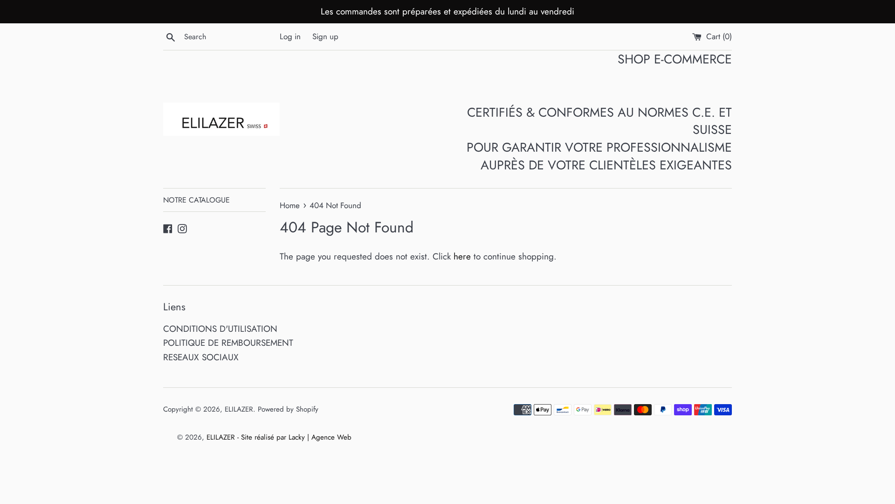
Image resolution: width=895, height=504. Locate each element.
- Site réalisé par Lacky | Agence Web (294, 437)
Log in (290, 36)
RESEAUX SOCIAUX (201, 357)
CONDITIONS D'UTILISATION (220, 328)
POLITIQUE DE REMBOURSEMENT (228, 342)
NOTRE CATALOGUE (196, 200)
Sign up (325, 36)
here (462, 256)
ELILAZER (239, 409)
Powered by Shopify (288, 409)
